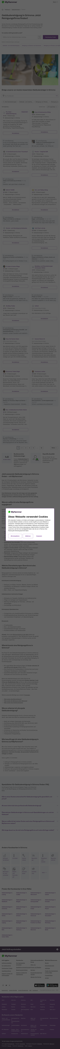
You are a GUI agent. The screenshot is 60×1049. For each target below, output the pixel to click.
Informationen (26, 527)
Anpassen (39, 536)
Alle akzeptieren (15, 536)
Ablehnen (28, 536)
